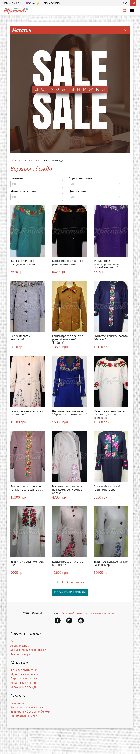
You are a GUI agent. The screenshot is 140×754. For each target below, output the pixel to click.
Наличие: (17, 178)
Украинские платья (23, 683)
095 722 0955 (52, 3)
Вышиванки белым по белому (30, 711)
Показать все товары (70, 592)
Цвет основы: (78, 191)
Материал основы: (23, 191)
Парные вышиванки (23, 678)
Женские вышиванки (24, 670)
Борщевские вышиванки (26, 707)
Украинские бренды (23, 687)
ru (133, 3)
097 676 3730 (12, 3)
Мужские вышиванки (24, 674)
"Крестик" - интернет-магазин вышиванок (89, 613)
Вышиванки (32, 160)
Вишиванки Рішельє (23, 716)
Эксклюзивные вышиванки (28, 650)
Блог (13, 641)
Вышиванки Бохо (21, 703)
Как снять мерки (21, 654)
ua (125, 3)
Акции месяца (19, 645)
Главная (15, 160)
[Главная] (16, 13)
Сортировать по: (81, 178)
